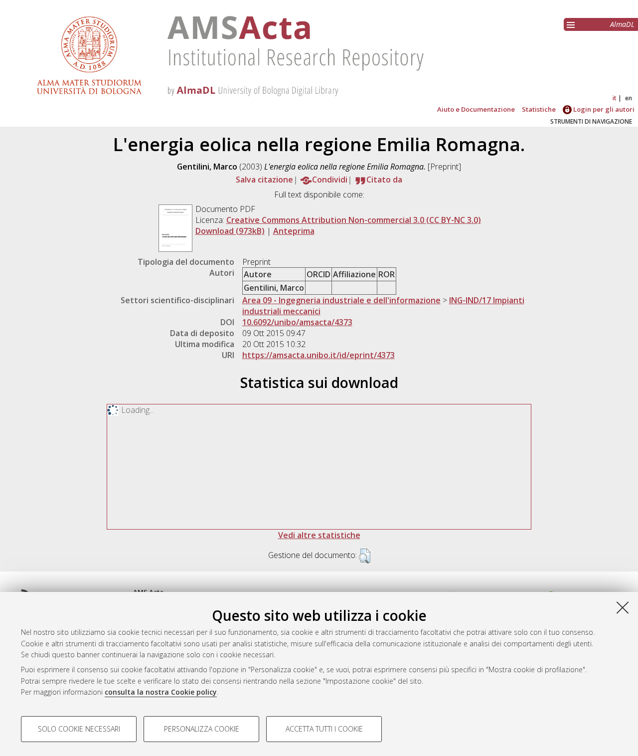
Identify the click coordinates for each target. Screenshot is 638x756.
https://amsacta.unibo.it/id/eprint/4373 (318, 355)
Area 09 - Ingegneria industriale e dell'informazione (341, 300)
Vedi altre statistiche (319, 535)
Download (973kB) (230, 230)
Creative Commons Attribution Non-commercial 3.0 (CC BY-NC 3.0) (353, 219)
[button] (364, 556)
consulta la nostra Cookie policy (161, 692)
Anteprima (294, 230)
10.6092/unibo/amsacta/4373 (297, 322)
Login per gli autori (603, 109)
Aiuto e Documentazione (476, 109)
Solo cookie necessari (79, 729)
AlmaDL (622, 24)
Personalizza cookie (201, 729)
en (628, 98)
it (615, 98)
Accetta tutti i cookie (324, 729)
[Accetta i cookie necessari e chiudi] (623, 607)
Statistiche (539, 109)
